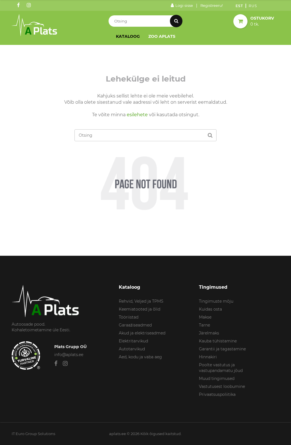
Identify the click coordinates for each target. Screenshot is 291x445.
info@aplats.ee (68, 354)
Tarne (204, 325)
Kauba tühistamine (218, 341)
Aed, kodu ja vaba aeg (140, 356)
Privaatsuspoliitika (217, 394)
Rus (253, 6)
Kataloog (128, 36)
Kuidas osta (210, 309)
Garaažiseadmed (135, 325)
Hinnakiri (208, 356)
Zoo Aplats (161, 36)
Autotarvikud (132, 349)
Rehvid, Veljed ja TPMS (141, 301)
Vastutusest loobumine (222, 386)
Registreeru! (211, 5)
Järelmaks (209, 333)
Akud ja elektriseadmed (142, 333)
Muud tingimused (216, 378)
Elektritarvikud (133, 341)
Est (239, 6)
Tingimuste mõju (216, 301)
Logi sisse (184, 5)
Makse (205, 317)
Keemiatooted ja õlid (139, 309)
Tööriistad (128, 317)
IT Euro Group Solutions (33, 433)
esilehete (137, 114)
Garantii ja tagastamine (222, 349)
